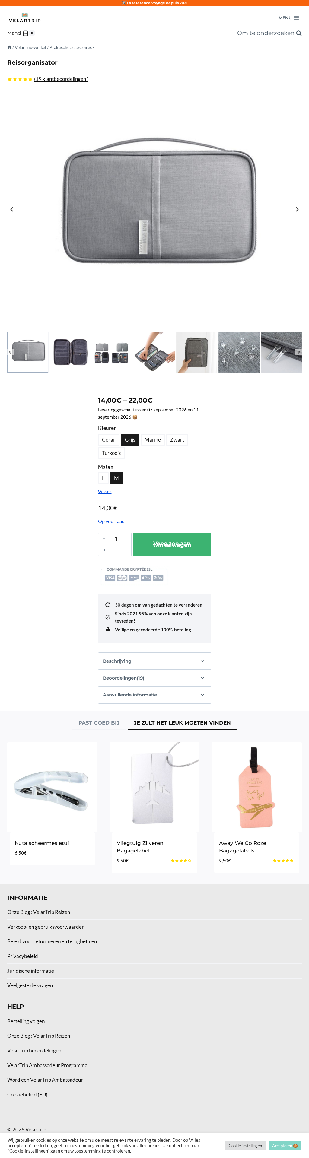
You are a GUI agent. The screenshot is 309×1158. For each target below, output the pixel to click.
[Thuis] (9, 47)
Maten (105, 467)
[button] (27, 352)
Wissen (105, 491)
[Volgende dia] (297, 209)
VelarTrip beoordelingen (34, 1050)
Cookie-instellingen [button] (245, 1145)
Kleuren (107, 428)
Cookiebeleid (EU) (27, 1094)
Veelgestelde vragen (30, 985)
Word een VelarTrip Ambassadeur (45, 1080)
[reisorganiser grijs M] (154, 209)
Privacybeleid (22, 956)
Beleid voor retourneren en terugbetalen (52, 941)
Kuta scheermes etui (42, 843)
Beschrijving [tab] (117, 661)
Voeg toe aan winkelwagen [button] (52, 863)
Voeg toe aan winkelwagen (172, 544)
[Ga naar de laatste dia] (12, 209)
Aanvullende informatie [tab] (130, 695)
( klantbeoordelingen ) (61, 79)
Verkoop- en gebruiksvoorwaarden (45, 927)
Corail (109, 439)
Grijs (130, 439)
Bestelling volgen (26, 1021)
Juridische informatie (30, 971)
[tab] (99, 723)
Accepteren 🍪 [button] (285, 1145)
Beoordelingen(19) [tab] (123, 678)
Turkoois (111, 453)
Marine (153, 439)
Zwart (177, 439)
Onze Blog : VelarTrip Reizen (38, 912)
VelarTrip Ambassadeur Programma (47, 1065)
